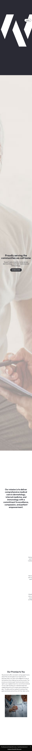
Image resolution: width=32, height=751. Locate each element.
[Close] (30, 746)
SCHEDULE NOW (16, 270)
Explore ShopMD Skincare (14, 749)
